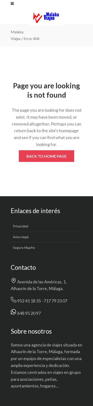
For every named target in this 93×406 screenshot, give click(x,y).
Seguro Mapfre (24, 248)
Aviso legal (21, 237)
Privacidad (20, 226)
